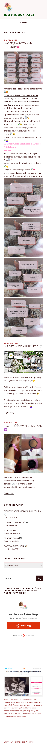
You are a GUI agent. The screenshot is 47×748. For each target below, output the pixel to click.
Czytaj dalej (9, 413)
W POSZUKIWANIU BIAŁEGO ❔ (23, 346)
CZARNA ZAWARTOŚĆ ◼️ (16, 522)
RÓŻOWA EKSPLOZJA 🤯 (15, 546)
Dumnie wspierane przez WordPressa (20, 742)
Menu (25, 23)
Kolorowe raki (19, 15)
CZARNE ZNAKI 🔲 (13, 538)
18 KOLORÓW (10, 530)
